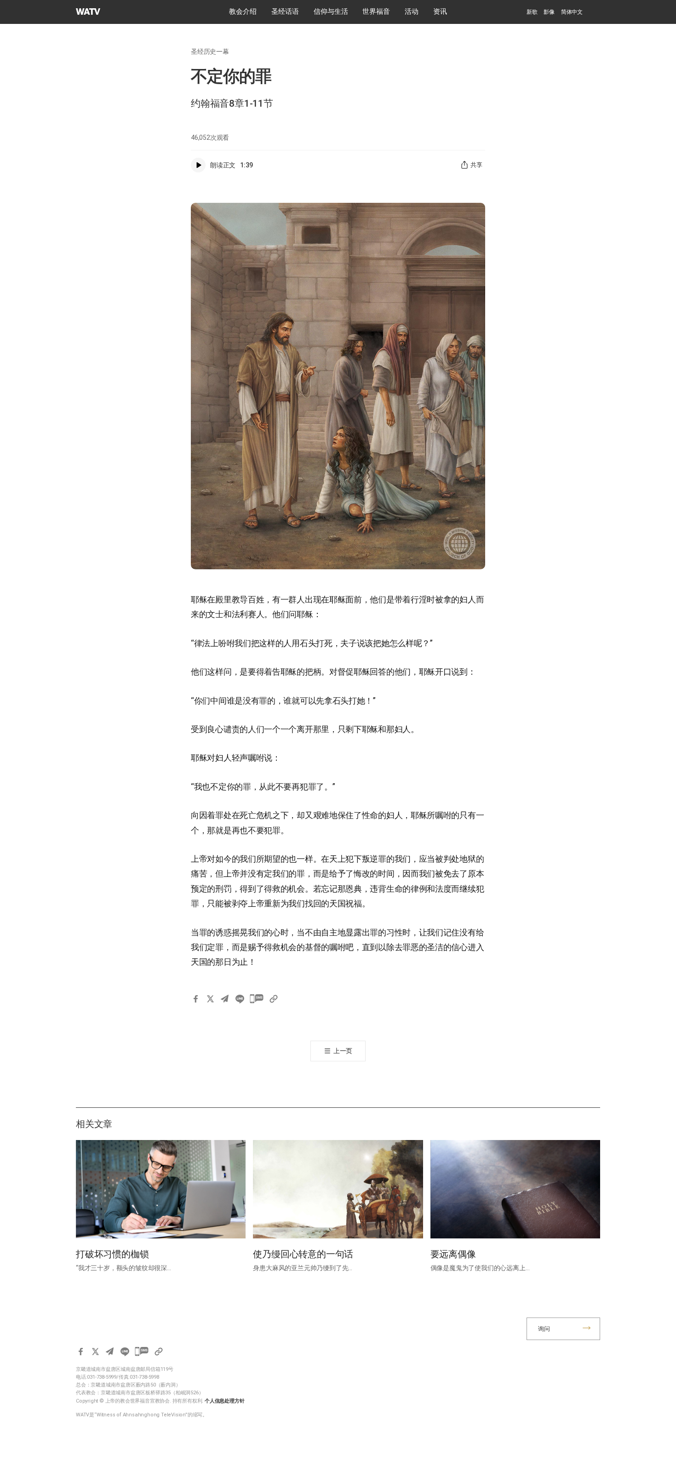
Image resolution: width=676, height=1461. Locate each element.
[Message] (257, 998)
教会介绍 (243, 11)
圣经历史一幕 (210, 51)
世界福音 (376, 11)
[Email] (224, 998)
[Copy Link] (273, 998)
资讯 (440, 11)
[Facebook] (195, 998)
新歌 (532, 12)
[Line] (239, 998)
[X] (210, 998)
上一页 (342, 1050)
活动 (411, 11)
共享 (476, 164)
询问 (544, 1328)
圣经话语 (285, 11)
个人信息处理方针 (224, 1401)
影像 (549, 12)
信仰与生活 (331, 11)
